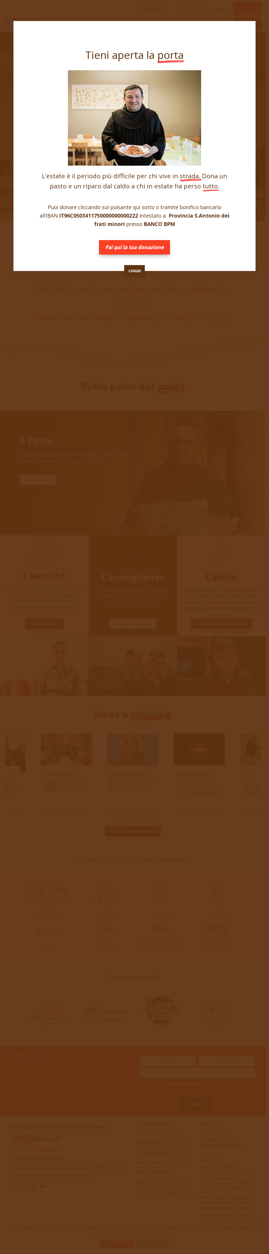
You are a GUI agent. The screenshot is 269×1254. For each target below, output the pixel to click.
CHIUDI (134, 271)
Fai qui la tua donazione (134, 247)
